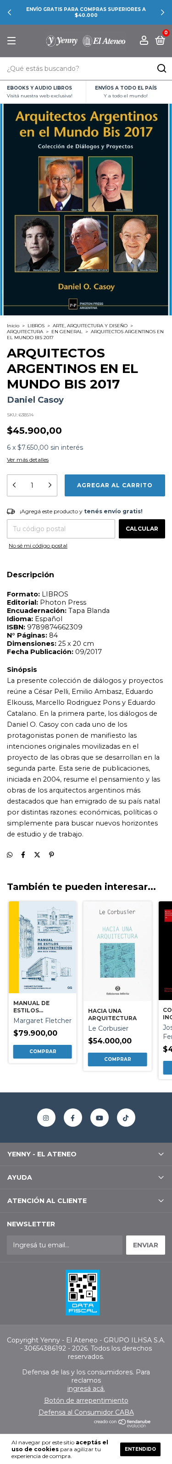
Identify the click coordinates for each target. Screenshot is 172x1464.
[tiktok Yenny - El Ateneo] (126, 1117)
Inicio (13, 326)
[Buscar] (161, 68)
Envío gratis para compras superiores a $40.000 (86, 12)
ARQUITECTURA (25, 332)
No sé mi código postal (38, 545)
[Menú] (13, 41)
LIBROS (36, 326)
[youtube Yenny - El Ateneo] (99, 1117)
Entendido (140, 1449)
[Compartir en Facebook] (23, 855)
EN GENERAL (67, 332)
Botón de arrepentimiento (86, 1400)
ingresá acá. (86, 1388)
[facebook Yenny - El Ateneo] (73, 1117)
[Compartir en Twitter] (37, 855)
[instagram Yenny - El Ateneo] (46, 1117)
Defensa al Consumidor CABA (86, 1412)
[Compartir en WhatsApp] (9, 855)
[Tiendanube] (122, 1425)
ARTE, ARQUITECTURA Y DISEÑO (90, 326)
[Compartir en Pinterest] (51, 855)
